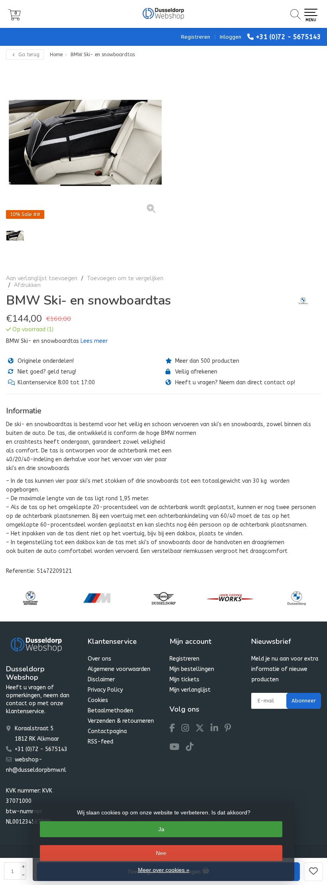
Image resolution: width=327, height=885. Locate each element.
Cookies (98, 700)
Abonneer (304, 701)
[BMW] (300, 301)
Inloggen (230, 37)
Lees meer (94, 341)
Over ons (99, 658)
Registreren (195, 37)
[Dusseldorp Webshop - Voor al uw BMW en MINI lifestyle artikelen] (163, 14)
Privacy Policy (105, 689)
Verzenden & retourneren (121, 721)
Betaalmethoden (110, 710)
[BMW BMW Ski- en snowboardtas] (85, 142)
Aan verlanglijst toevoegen (41, 278)
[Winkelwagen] (14, 18)
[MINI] (163, 598)
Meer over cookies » (163, 870)
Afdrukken (27, 285)
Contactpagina (107, 731)
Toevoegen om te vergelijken (125, 278)
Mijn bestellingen (191, 669)
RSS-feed (100, 741)
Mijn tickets (184, 679)
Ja (161, 829)
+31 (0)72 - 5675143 (288, 37)
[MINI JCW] (230, 598)
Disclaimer (101, 679)
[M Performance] (97, 598)
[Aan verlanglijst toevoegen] (313, 871)
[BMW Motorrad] (30, 598)
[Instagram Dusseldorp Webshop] (188, 729)
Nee (161, 853)
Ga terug (28, 54)
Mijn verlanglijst (190, 689)
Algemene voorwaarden (119, 669)
